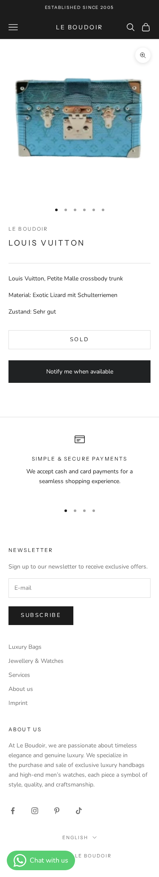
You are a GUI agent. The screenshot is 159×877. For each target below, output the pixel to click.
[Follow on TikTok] (79, 810)
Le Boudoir (28, 229)
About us (20, 689)
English (75, 837)
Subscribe (41, 615)
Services (19, 675)
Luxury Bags (25, 647)
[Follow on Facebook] (12, 810)
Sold (79, 339)
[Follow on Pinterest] (57, 810)
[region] (79, 465)
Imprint (18, 703)
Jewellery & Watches (36, 661)
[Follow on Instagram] (35, 810)
